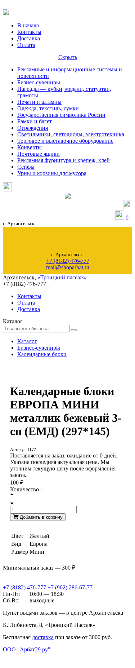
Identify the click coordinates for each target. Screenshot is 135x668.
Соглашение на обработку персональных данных (39, 657)
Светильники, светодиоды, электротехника (70, 134)
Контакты (29, 32)
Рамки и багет (34, 121)
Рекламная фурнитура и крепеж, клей (63, 160)
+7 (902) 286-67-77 (70, 587)
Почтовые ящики (38, 154)
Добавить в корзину (40, 517)
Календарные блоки (42, 354)
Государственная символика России (61, 115)
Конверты (29, 147)
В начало (28, 25)
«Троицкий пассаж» (62, 277)
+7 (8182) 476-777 (67, 261)
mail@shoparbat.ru (67, 267)
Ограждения (32, 128)
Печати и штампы (39, 102)
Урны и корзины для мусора (51, 173)
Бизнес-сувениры (38, 82)
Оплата (26, 45)
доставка (43, 637)
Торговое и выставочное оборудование (65, 141)
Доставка (28, 38)
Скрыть (67, 57)
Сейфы (26, 167)
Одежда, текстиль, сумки (48, 108)
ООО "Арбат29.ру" (26, 649)
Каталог (27, 341)
